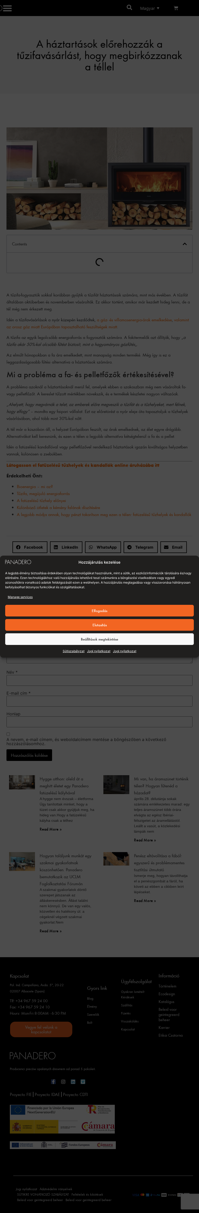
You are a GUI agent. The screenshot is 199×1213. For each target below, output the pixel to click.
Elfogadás (99, 610)
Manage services (20, 597)
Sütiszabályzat (73, 651)
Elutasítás (100, 624)
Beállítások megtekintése (99, 639)
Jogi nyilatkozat (98, 651)
